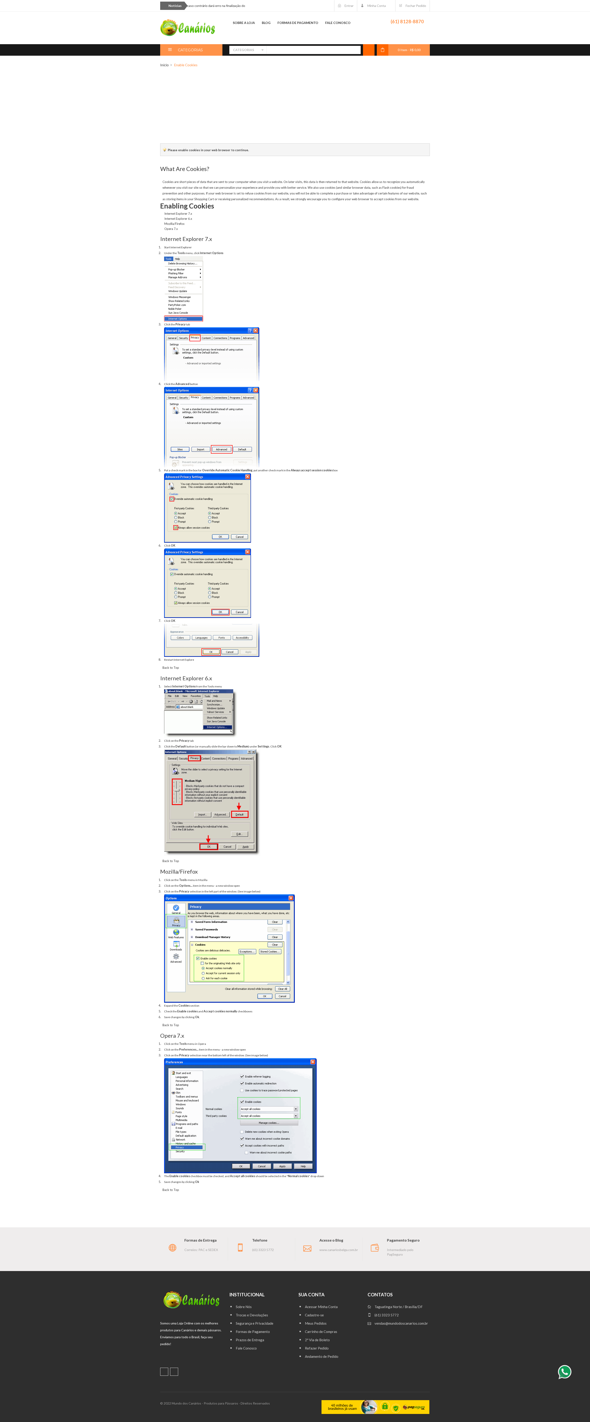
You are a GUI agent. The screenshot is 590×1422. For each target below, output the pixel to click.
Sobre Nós (244, 1307)
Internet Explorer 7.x (178, 213)
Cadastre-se (314, 1315)
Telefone (259, 1240)
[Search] (354, 50)
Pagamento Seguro (403, 1240)
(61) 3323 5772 (387, 1315)
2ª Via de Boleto (317, 1340)
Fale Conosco (246, 1348)
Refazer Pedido (317, 1348)
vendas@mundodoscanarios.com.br (401, 1323)
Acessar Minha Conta (321, 1307)
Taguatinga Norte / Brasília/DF (399, 1307)
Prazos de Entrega (250, 1340)
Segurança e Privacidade (254, 1323)
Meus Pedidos (316, 1323)
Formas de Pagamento (253, 1331)
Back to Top (170, 667)
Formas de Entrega (200, 1240)
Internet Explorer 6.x (178, 218)
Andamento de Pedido (321, 1356)
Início (164, 65)
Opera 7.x (171, 229)
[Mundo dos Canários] (187, 27)
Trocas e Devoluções (252, 1315)
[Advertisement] (295, 109)
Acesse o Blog (331, 1240)
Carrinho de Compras (321, 1331)
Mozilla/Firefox (174, 224)
